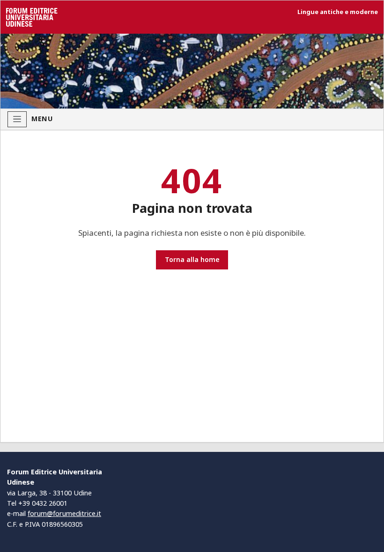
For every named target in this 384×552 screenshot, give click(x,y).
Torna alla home (192, 259)
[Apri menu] (17, 119)
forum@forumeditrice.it (64, 513)
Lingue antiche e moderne (337, 12)
